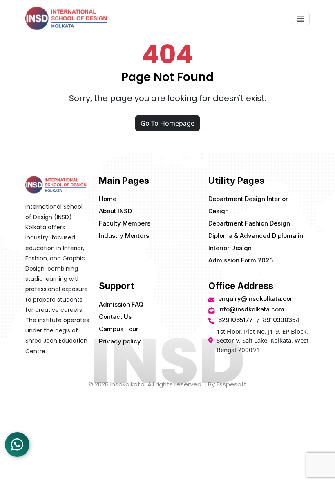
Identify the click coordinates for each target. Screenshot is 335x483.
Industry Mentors (124, 235)
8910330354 (281, 320)
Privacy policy (120, 341)
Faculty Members (124, 223)
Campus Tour (118, 329)
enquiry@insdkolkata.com (257, 298)
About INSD (115, 211)
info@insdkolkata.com (251, 309)
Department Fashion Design (249, 223)
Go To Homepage (167, 123)
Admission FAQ (121, 304)
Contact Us (115, 316)
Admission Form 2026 (240, 260)
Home (107, 199)
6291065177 (235, 320)
